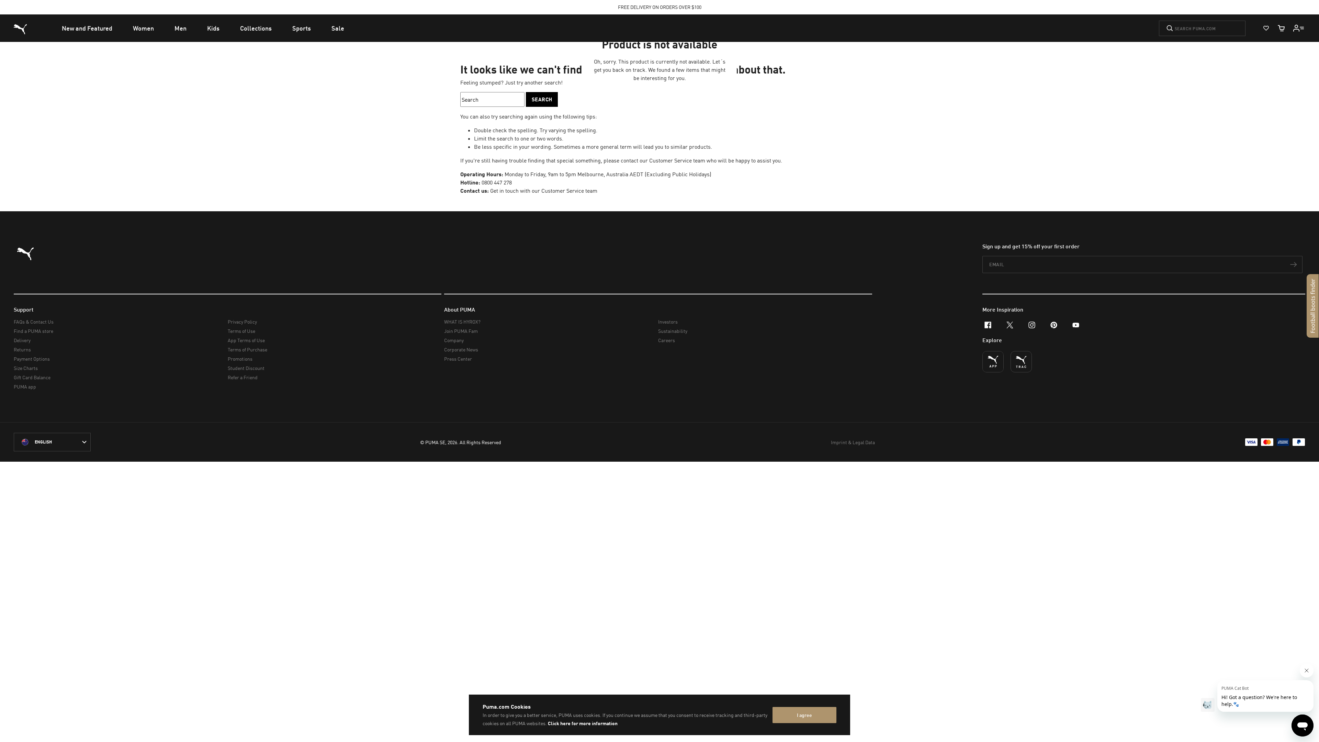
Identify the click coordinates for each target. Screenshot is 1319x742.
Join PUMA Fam (461, 331)
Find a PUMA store (33, 331)
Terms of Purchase (247, 349)
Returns (22, 349)
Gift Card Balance (32, 377)
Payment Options (32, 359)
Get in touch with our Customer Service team (543, 190)
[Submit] (1169, 28)
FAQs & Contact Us (34, 322)
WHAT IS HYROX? (462, 322)
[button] (1313, 306)
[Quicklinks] (1299, 28)
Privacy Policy (242, 322)
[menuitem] (87, 28)
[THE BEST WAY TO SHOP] (993, 361)
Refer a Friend (243, 377)
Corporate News (461, 349)
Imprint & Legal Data (853, 442)
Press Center (458, 359)
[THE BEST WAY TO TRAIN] (1021, 361)
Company (454, 340)
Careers (666, 340)
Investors (668, 322)
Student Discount (246, 368)
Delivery (22, 340)
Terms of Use (241, 331)
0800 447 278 (497, 182)
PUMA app (25, 387)
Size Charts (26, 368)
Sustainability (672, 331)
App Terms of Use (246, 340)
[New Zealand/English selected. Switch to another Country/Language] (52, 442)
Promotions (240, 359)
